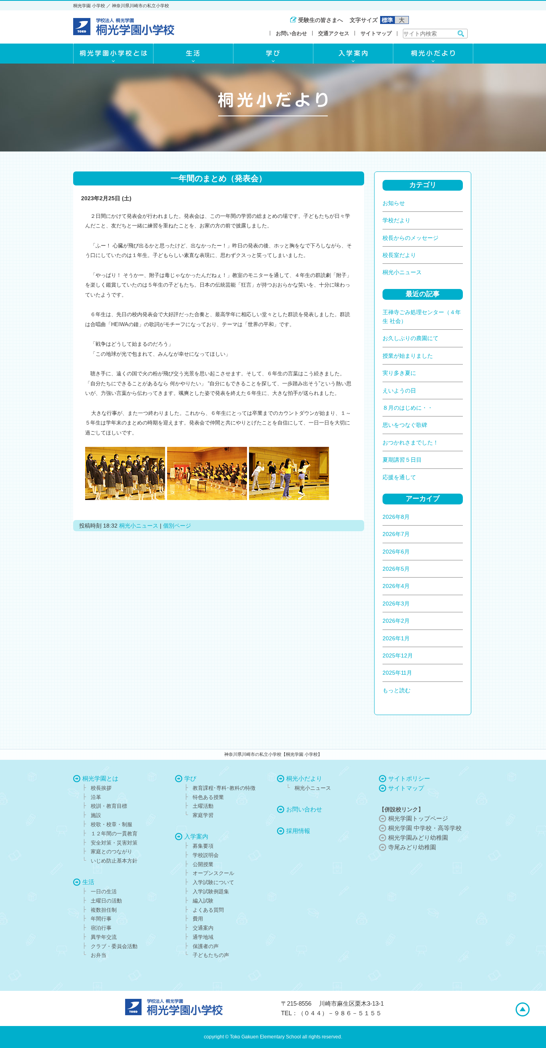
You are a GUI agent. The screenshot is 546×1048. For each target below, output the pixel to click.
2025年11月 (397, 672)
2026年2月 (396, 621)
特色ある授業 (208, 797)
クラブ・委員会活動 (114, 946)
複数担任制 (104, 910)
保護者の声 (206, 946)
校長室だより (399, 255)
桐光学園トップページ (418, 818)
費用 (198, 919)
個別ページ (177, 525)
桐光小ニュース (138, 525)
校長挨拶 (101, 788)
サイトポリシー (409, 778)
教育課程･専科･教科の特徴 (224, 788)
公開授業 (203, 864)
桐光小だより (304, 778)
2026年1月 (396, 638)
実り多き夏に (399, 373)
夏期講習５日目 (402, 459)
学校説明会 (206, 855)
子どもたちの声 (211, 955)
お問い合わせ (291, 33)
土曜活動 (203, 806)
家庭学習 (203, 815)
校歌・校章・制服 (111, 824)
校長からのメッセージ (410, 238)
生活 (88, 882)
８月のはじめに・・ (408, 407)
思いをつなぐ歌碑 (405, 425)
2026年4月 (396, 586)
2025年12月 (398, 655)
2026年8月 (396, 517)
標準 (387, 20)
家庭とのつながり (111, 852)
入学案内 (196, 836)
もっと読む (396, 690)
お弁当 (98, 955)
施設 (96, 815)
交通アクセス (333, 33)
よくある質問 (208, 910)
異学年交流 (104, 937)
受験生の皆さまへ (320, 20)
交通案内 (203, 928)
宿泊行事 (101, 928)
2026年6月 (396, 551)
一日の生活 (104, 892)
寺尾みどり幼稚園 (412, 847)
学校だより (396, 220)
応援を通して (399, 477)
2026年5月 (396, 569)
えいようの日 (399, 390)
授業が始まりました (408, 356)
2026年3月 (396, 603)
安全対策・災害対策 (114, 843)
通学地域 (203, 937)
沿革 (96, 797)
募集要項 (203, 846)
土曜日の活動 (106, 901)
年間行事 (101, 919)
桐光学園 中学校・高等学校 (425, 828)
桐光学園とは (100, 778)
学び (190, 778)
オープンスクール (213, 873)
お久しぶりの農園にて (410, 338)
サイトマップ (376, 33)
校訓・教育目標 (109, 806)
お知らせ (394, 203)
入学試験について (213, 882)
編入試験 (203, 901)
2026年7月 (396, 534)
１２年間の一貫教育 (114, 834)
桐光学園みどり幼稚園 (418, 837)
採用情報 (298, 830)
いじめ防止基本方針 (114, 861)
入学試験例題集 (211, 892)
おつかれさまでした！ (410, 442)
